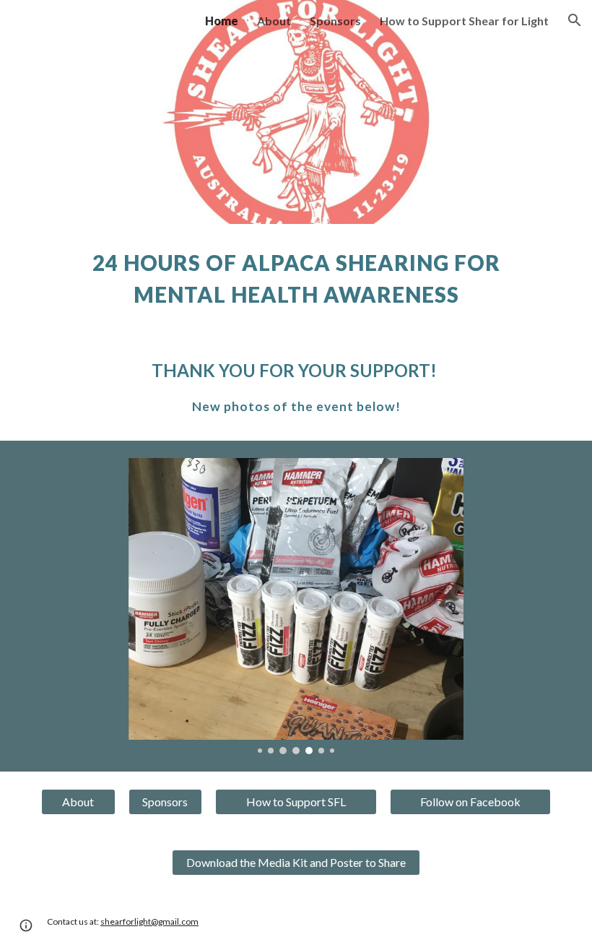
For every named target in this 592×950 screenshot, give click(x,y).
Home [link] (221, 20)
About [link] (274, 20)
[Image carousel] (296, 606)
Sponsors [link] (335, 20)
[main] (296, 278)
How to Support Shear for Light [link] (464, 20)
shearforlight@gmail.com (149, 921)
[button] (574, 20)
